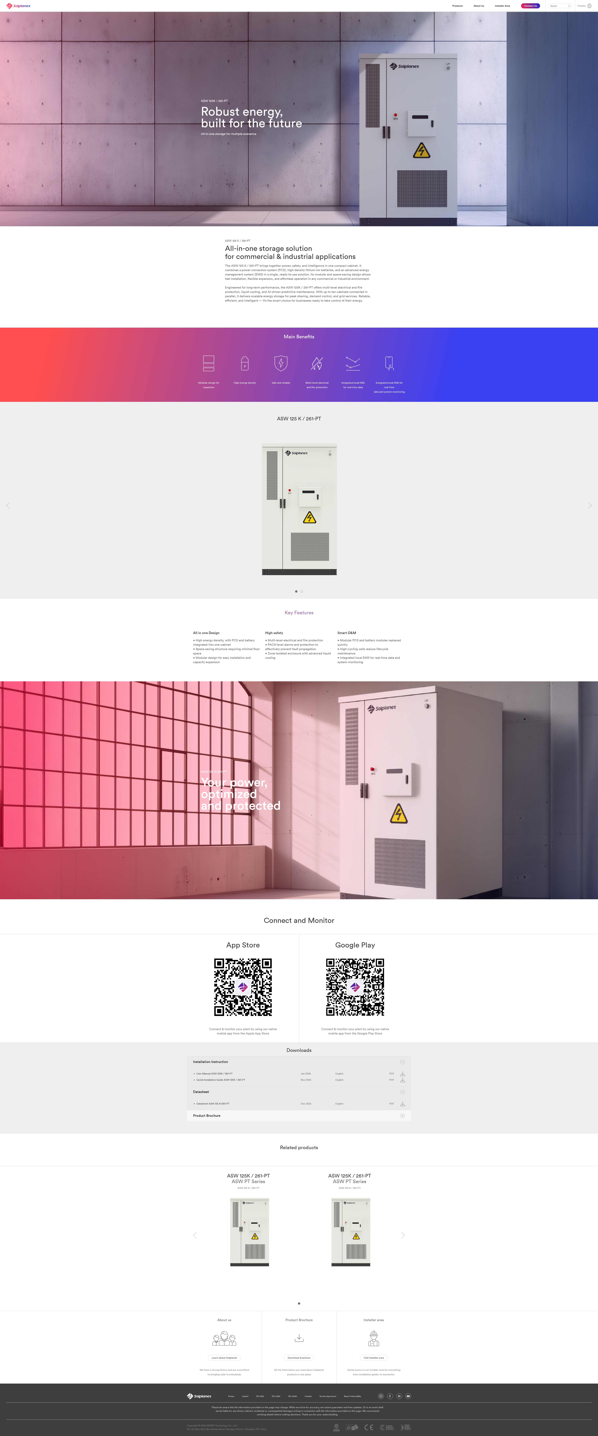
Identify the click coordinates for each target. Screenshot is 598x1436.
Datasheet (201, 1092)
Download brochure (299, 1357)
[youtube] (408, 1397)
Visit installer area (374, 1357)
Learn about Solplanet (224, 1357)
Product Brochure (206, 1115)
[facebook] (390, 1397)
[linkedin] (399, 1397)
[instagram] (380, 1397)
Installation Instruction (210, 1062)
